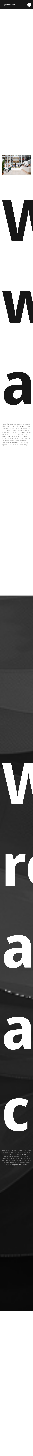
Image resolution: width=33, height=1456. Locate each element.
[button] (29, 5)
